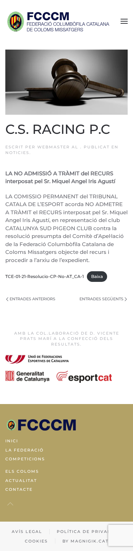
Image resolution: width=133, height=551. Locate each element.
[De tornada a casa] (58, 21)
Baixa (97, 276)
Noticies (17, 152)
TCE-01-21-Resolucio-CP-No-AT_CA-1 (44, 276)
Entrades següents (101, 298)
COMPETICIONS (25, 458)
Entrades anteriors (32, 298)
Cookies (36, 541)
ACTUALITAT (21, 480)
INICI (11, 440)
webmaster (53, 146)
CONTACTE (19, 489)
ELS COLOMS (22, 471)
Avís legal (27, 531)
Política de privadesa (89, 531)
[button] (124, 21)
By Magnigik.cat (85, 541)
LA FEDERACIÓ (24, 450)
